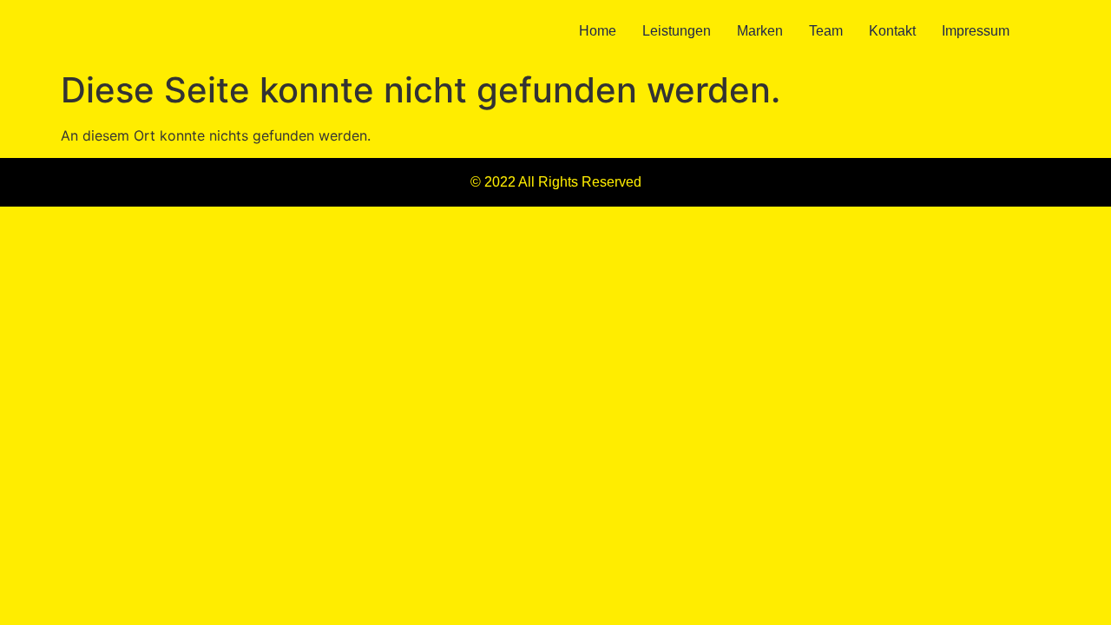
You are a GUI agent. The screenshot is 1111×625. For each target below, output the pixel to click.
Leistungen (676, 30)
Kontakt (892, 30)
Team (826, 30)
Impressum (975, 30)
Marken (760, 30)
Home (597, 30)
